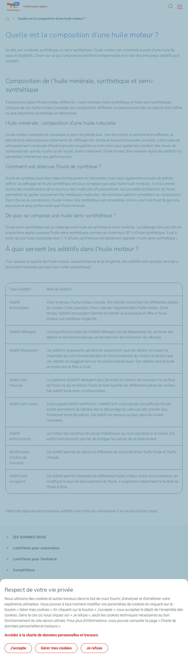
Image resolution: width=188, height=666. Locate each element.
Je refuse (94, 648)
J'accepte (18, 648)
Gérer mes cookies (56, 648)
